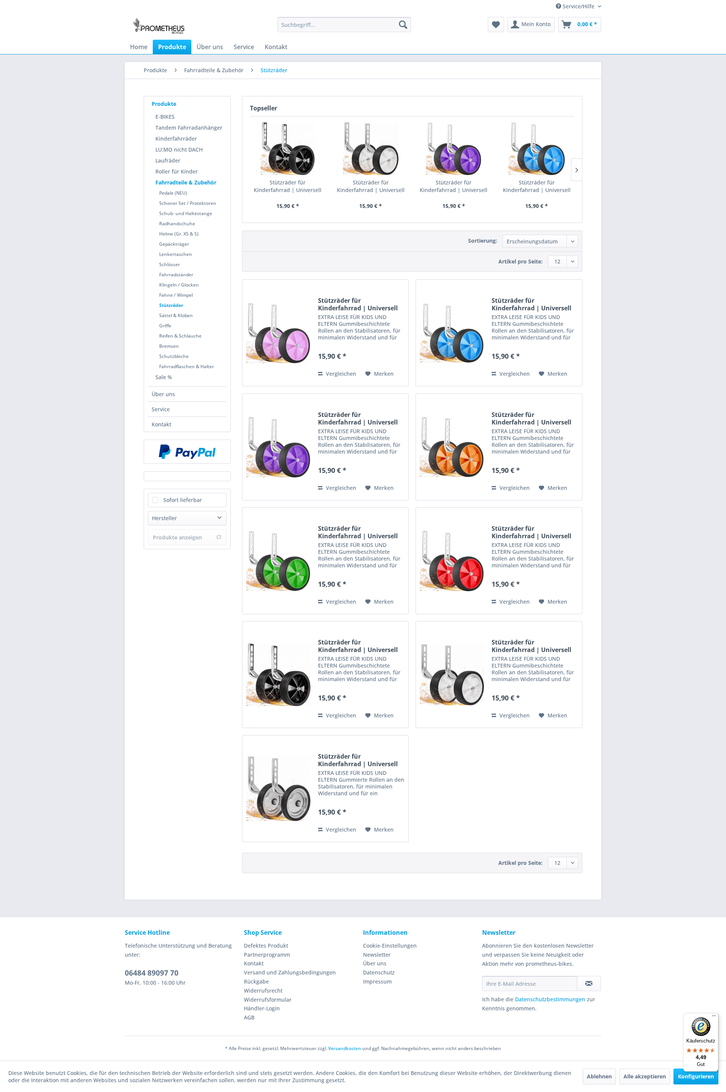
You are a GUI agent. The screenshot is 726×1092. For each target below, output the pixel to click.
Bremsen (169, 346)
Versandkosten (344, 1048)
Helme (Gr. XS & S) (179, 234)
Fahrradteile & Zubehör (185, 182)
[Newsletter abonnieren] (589, 983)
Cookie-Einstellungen (390, 945)
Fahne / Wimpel (176, 295)
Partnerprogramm (267, 954)
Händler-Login (262, 1008)
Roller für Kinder (176, 171)
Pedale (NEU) (173, 193)
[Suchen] (403, 24)
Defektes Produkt (266, 945)
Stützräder (171, 305)
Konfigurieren (696, 1076)
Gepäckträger (174, 244)
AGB (249, 1017)
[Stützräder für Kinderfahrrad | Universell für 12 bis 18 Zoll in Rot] (452, 560)
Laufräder (167, 160)
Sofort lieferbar (182, 499)
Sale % (163, 377)
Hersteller (164, 518)
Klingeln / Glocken (179, 285)
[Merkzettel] (496, 24)
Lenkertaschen (175, 254)
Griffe (165, 325)
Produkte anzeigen (177, 537)
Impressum (377, 981)
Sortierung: (482, 240)
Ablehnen (599, 1076)
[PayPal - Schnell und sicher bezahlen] (187, 452)
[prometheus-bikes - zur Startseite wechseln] (160, 26)
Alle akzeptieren (645, 1076)
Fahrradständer (176, 274)
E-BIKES (165, 116)
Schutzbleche (174, 356)
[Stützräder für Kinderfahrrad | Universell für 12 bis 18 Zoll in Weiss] (371, 148)
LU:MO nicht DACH (179, 149)
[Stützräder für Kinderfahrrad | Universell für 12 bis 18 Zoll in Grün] (278, 560)
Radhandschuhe (177, 223)
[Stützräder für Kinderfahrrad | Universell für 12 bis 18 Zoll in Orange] (452, 447)
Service (161, 409)
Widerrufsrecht (263, 990)
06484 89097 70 (151, 973)
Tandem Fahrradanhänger (188, 127)
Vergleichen (340, 373)
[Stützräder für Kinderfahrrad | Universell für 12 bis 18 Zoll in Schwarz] (288, 148)
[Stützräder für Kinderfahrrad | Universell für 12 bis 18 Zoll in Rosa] (278, 332)
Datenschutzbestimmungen (550, 999)
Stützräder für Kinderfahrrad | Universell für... (287, 186)
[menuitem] (344, 24)
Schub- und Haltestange (185, 213)
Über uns (163, 394)
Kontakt (161, 424)
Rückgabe (256, 981)
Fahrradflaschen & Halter (186, 366)
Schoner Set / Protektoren (187, 203)
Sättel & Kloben (176, 315)
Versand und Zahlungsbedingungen (290, 972)
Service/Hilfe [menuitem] (578, 6)
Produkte (164, 103)
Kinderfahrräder (176, 138)
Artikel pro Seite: (520, 261)
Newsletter (377, 954)
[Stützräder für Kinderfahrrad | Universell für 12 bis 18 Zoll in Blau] (537, 148)
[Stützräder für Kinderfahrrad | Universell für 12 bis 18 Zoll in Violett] (454, 148)
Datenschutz (379, 972)
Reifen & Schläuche (180, 336)
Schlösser (169, 264)
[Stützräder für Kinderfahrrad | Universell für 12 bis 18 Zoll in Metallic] (278, 788)
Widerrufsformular (268, 999)
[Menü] (713, 1017)
